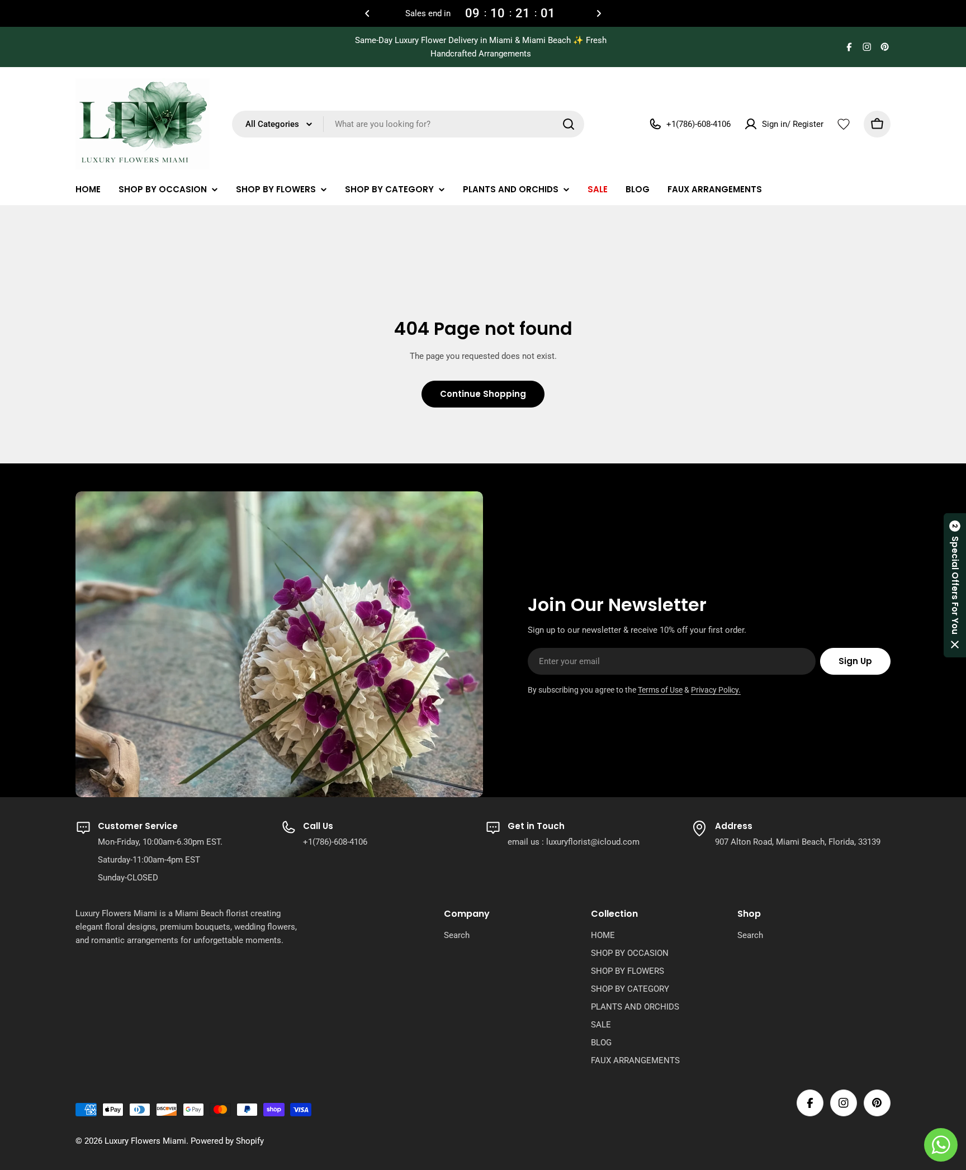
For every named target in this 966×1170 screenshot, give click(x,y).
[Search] (568, 124)
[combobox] (408, 124)
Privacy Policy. (716, 689)
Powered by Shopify (227, 1141)
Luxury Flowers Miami (145, 1141)
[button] (367, 13)
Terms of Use (660, 689)
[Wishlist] (843, 124)
